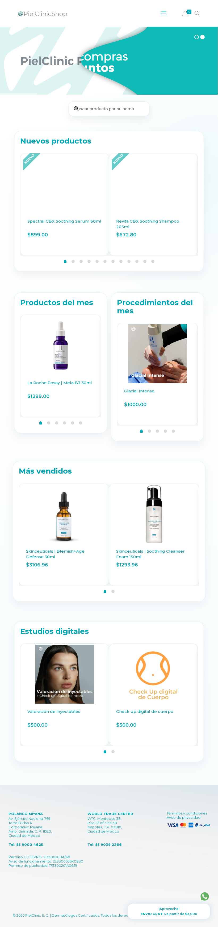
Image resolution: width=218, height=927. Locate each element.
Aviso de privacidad (183, 817)
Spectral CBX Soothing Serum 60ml (64, 221)
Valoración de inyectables (53, 711)
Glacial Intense (139, 390)
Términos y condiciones (187, 813)
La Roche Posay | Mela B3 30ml (59, 382)
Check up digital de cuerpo (144, 711)
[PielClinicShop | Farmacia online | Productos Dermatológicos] (42, 13)
